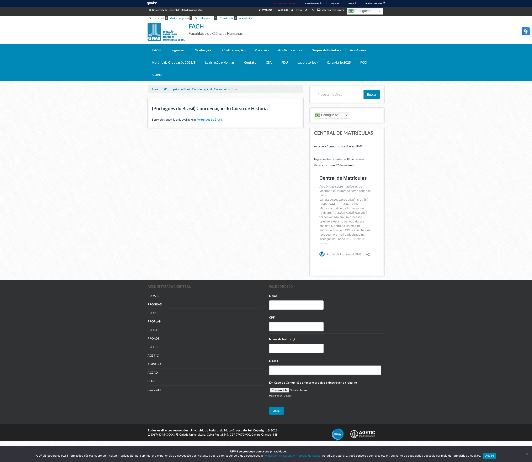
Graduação (203, 50)
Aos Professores (290, 50)
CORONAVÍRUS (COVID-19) (284, 3)
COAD (156, 75)
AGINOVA (154, 364)
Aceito (489, 455)
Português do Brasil (209, 119)
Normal (297, 9)
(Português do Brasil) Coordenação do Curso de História (200, 89)
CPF (272, 317)
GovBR (152, 3)
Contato (250, 62)
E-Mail (273, 360)
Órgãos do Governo (374, 3)
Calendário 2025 (339, 62)
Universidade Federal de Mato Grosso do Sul (177, 9)
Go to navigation (179, 18)
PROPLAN (154, 321)
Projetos (261, 50)
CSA (269, 62)
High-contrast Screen (332, 9)
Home (154, 89)
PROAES (153, 296)
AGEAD (153, 372)
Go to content (156, 18)
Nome (273, 296)
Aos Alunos (358, 50)
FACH (196, 26)
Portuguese (362, 11)
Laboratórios (306, 62)
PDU (284, 62)
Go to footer (226, 18)
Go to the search (204, 18)
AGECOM (154, 389)
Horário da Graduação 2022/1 (173, 62)
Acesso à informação (313, 3)
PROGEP (154, 330)
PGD (363, 62)
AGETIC (153, 355)
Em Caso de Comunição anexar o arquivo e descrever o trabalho (313, 382)
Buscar (372, 94)
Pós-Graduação (233, 50)
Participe (335, 3)
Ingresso (177, 50)
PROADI (153, 338)
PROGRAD (155, 304)
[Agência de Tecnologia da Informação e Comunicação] (362, 433)
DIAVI (152, 381)
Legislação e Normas (219, 62)
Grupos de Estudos (325, 50)
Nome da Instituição (284, 339)
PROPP (153, 313)
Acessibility (245, 18)
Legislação (352, 3)
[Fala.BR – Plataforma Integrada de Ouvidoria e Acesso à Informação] (337, 434)
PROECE (153, 347)
